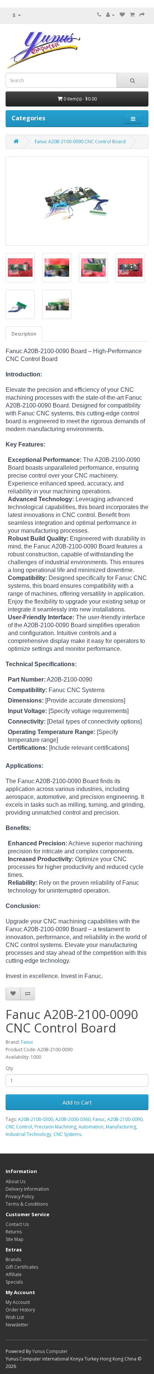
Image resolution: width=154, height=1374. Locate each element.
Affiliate (14, 1274)
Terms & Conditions (27, 1204)
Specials (14, 1282)
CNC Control (19, 1127)
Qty (9, 1068)
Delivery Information (27, 1189)
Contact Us (17, 1224)
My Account (18, 1302)
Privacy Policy (20, 1196)
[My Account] (110, 15)
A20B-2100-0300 (35, 1119)
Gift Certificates (22, 1267)
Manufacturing (121, 1127)
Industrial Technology (28, 1134)
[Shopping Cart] (132, 15)
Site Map (15, 1239)
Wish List (15, 1317)
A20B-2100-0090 (124, 1119)
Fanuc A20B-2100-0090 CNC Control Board (80, 141)
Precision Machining (55, 1127)
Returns (14, 1232)
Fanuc (27, 1042)
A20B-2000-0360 (72, 1119)
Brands (13, 1259)
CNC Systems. (67, 1134)
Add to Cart (77, 1102)
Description (24, 334)
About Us (15, 1181)
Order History (20, 1310)
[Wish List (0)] (122, 15)
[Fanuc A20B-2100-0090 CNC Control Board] (77, 201)
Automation (91, 1127)
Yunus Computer (50, 1351)
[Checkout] (142, 15)
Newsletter (17, 1325)
